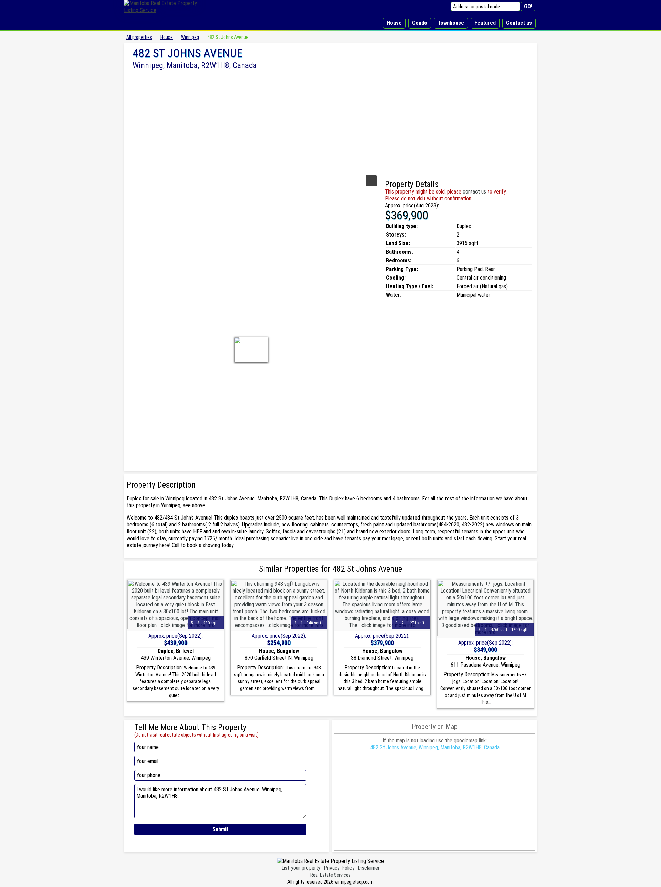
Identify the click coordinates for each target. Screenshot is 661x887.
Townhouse (451, 23)
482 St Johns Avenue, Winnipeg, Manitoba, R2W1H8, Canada (435, 747)
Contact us (519, 23)
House (394, 23)
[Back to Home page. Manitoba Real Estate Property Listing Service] (165, 10)
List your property (301, 868)
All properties (139, 37)
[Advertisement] (330, 121)
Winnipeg (190, 37)
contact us (474, 191)
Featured (485, 23)
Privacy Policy (339, 868)
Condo (419, 23)
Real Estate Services (330, 875)
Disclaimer (369, 868)
